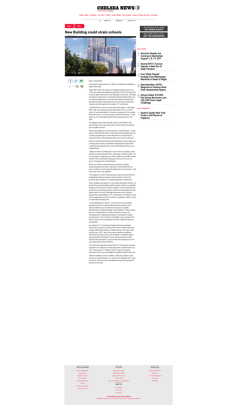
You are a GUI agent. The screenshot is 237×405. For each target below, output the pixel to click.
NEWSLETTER (157, 2)
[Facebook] (70, 81)
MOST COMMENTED (143, 108)
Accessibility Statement (133, 398)
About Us (107, 20)
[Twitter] (76, 81)
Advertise (119, 20)
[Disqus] (100, 290)
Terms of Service (113, 398)
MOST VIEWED (141, 49)
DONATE (168, 2)
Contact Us (132, 20)
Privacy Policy (122, 398)
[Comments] (81, 81)
